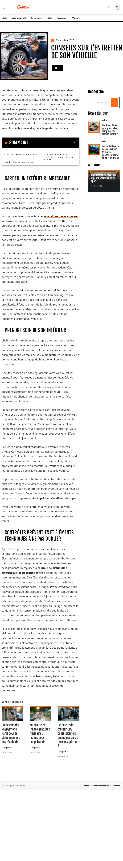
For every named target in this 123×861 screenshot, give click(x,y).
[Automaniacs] (23, 7)
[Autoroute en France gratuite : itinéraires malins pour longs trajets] (40, 714)
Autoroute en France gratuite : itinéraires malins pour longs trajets (40, 733)
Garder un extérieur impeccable (20, 154)
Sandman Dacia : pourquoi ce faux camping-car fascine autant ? (110, 130)
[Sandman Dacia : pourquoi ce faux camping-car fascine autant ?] (93, 127)
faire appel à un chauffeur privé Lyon (54, 498)
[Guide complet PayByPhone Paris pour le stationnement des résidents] (12, 714)
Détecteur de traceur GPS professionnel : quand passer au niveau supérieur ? (68, 735)
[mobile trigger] (6, 7)
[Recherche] (110, 7)
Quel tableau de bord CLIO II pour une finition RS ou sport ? (103, 178)
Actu (57, 68)
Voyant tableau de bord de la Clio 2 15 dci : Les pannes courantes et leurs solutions (110, 152)
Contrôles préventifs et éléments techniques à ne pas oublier (59, 157)
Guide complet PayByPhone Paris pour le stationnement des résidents (11, 733)
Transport (6, 747)
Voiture (105, 120)
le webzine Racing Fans (44, 676)
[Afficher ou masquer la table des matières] (52, 143)
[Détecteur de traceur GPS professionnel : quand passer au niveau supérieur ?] (68, 714)
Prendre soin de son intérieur (19, 162)
